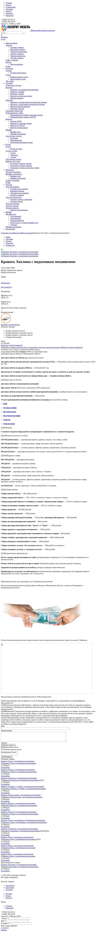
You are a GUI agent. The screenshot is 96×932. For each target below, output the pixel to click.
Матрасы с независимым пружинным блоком (28, 102)
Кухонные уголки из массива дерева (24, 168)
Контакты (9, 16)
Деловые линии (10, 408)
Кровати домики (17, 195)
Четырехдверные (17, 221)
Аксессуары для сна (14, 136)
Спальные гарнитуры (14, 111)
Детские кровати (12, 187)
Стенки (9, 71)
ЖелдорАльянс (9, 412)
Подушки (14, 138)
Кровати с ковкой (17, 92)
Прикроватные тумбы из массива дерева (26, 115)
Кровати (9, 88)
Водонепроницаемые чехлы (21, 142)
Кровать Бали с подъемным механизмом (17, 854)
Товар (8, 237)
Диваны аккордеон (17, 56)
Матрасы (9, 100)
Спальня (10, 233)
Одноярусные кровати (19, 189)
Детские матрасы (12, 204)
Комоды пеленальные (19, 128)
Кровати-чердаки (17, 191)
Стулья (13, 157)
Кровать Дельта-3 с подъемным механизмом (18, 812)
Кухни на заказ (16, 149)
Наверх (4, 930)
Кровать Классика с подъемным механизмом (19, 778)
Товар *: (4, 918)
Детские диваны (16, 58)
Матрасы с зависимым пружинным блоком (27, 104)
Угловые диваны (17, 47)
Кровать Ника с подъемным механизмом (17, 846)
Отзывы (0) (10, 245)
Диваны (9, 45)
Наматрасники (16, 140)
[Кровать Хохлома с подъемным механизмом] (2, 250)
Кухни (8, 147)
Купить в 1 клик (7, 345)
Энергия (6, 420)
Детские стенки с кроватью (21, 199)
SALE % (9, 898)
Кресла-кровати (16, 64)
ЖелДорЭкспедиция (11, 416)
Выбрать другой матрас (10, 325)
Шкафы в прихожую (14, 174)
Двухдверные (15, 216)
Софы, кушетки (12, 60)
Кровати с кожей (17, 94)
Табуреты (14, 155)
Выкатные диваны (17, 50)
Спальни (9, 890)
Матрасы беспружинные (20, 107)
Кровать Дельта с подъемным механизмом (18, 770)
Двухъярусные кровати (19, 193)
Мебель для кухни (13, 161)
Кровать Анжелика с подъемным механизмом (19, 829)
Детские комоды (12, 208)
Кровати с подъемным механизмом (24, 90)
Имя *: (4, 921)
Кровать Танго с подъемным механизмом (17, 761)
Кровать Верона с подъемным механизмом (18, 803)
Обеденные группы (13, 159)
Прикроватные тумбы (14, 113)
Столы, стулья (11, 151)
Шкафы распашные (18, 134)
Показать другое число (12, 749)
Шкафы (9, 130)
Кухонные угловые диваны (21, 166)
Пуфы (8, 66)
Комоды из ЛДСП (17, 126)
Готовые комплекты (18, 73)
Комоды (9, 119)
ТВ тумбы (10, 81)
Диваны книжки (17, 54)
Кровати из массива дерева (21, 96)
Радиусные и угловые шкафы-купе (24, 223)
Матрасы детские (17, 109)
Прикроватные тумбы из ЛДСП (23, 117)
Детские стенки (16, 202)
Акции (8, 5)
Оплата (8, 11)
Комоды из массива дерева (21, 123)
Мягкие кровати (16, 98)
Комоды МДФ (16, 121)
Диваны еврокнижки (18, 52)
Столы (8, 75)
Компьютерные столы (19, 77)
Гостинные (10, 885)
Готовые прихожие (13, 172)
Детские (9, 894)
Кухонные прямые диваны (20, 164)
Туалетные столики (13, 85)
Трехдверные (15, 218)
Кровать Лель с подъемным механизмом (17, 837)
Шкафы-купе (15, 132)
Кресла (8, 62)
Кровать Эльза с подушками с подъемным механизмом (23, 820)
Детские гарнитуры (13, 197)
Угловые (13, 225)
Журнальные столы (18, 79)
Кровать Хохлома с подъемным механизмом (18, 865)
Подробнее (5, 768)
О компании (10, 7)
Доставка (9, 9)
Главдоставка (9, 424)
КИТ (5, 404)
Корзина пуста (4, 38)
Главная (9, 3)
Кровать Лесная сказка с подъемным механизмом (21, 795)
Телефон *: (5, 923)
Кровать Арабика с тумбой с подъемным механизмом (22, 787)
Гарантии (9, 13)
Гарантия (9, 243)
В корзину (18, 345)
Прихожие (10, 888)
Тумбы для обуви (12, 180)
